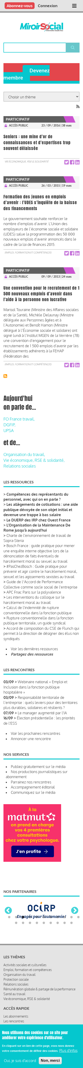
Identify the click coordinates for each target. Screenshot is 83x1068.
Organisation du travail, (24, 454)
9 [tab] (64, 917)
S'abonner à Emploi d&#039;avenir (5, 376)
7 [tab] (50, 917)
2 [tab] (16, 917)
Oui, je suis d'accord (20, 1060)
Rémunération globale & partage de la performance (39, 989)
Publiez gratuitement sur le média (38, 766)
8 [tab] (57, 917)
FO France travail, (19, 418)
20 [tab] (71, 923)
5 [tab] (37, 917)
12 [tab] (16, 923)
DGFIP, (9, 424)
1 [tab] (9, 917)
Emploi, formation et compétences (28, 252)
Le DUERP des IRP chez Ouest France (38, 520)
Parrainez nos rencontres (31, 782)
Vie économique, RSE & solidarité (26, 161)
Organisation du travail (19, 975)
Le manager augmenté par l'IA (42, 713)
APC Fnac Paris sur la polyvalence (33, 592)
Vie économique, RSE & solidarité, (34, 460)
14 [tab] (30, 923)
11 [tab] (78, 917)
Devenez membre (26, 74)
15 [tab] (37, 923)
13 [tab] (23, 923)
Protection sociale (16, 979)
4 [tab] (30, 917)
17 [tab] (50, 923)
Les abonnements (15, 1016)
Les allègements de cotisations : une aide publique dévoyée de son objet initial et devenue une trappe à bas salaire (40, 509)
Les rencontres (13, 1021)
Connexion (47, 5)
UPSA (8, 430)
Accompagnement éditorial (33, 787)
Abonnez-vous (20, 5)
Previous (8, 911)
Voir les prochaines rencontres (35, 733)
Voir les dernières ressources (34, 649)
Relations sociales (19, 465)
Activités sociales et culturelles (24, 965)
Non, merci (50, 1060)
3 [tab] (23, 917)
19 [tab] (64, 923)
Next (75, 911)
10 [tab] (71, 917)
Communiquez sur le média (33, 792)
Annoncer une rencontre (31, 738)
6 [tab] (44, 917)
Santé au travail (14, 994)
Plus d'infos (68, 1050)
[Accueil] (41, 27)
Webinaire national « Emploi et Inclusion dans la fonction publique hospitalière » (35, 687)
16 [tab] (44, 923)
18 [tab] (57, 923)
